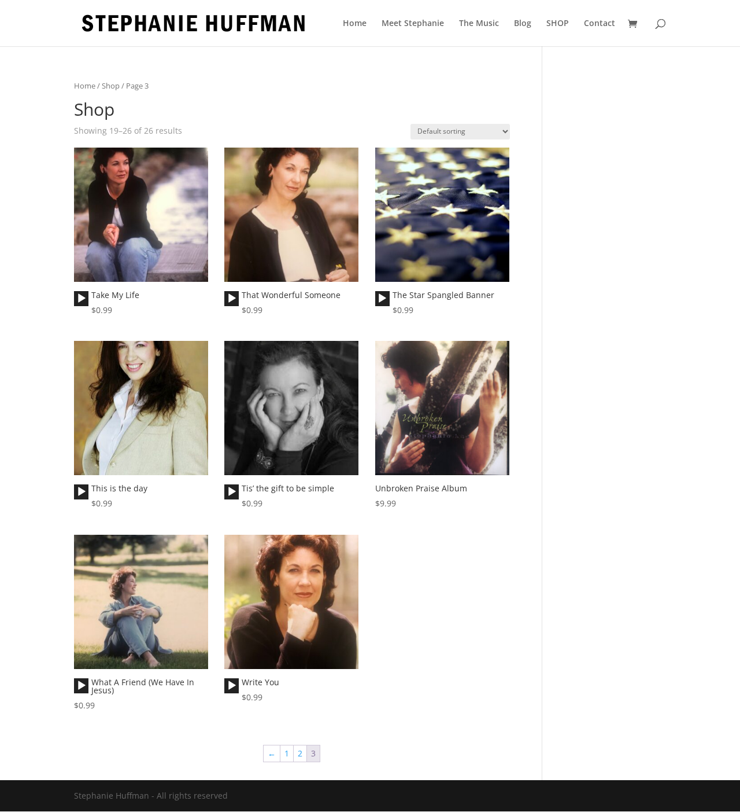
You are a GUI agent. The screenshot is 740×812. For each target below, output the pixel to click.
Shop (111, 85)
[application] (81, 298)
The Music (479, 23)
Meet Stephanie (413, 23)
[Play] (81, 298)
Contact (599, 23)
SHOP (557, 23)
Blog (522, 23)
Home (355, 23)
